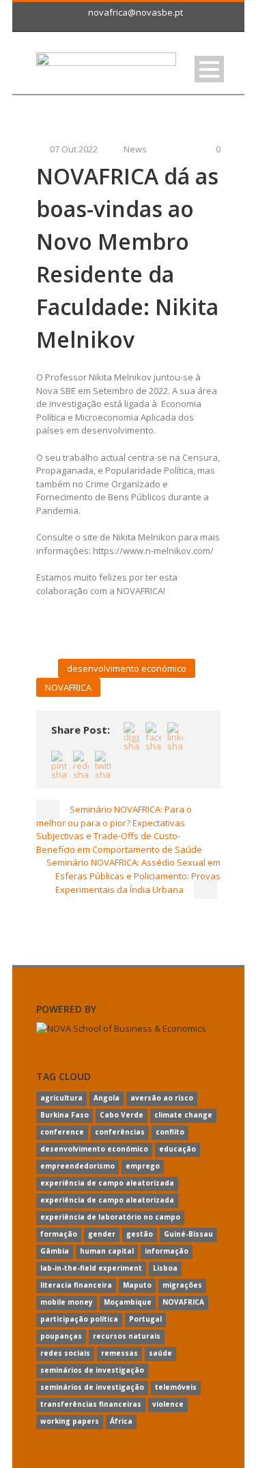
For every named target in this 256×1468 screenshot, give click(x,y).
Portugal (145, 1319)
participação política (79, 1319)
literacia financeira (76, 1285)
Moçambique (128, 1302)
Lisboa (165, 1268)
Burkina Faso (64, 1115)
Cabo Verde (121, 1115)
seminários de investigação (92, 1370)
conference (62, 1132)
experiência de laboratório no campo (110, 1217)
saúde (160, 1353)
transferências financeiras (90, 1404)
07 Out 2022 (74, 149)
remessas (119, 1353)
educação (177, 1149)
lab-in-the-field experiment (91, 1268)
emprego (143, 1166)
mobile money (66, 1302)
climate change (183, 1115)
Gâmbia (54, 1251)
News (135, 149)
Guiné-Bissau (188, 1234)
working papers (69, 1421)
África (121, 1421)
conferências (120, 1132)
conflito (170, 1132)
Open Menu (209, 69)
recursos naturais (126, 1336)
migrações (182, 1285)
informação (166, 1251)
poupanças (61, 1336)
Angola (106, 1098)
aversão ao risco (161, 1098)
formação (58, 1234)
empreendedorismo (77, 1166)
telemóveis (176, 1387)
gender (101, 1234)
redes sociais (65, 1353)
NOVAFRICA (68, 687)
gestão (139, 1234)
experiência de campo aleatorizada (107, 1183)
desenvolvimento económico (126, 668)
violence (168, 1404)
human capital (107, 1251)
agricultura (61, 1098)
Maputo (137, 1285)
